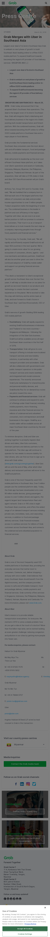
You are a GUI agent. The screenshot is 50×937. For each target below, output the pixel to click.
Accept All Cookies (25, 929)
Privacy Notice (30, 924)
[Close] (45, 907)
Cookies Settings (25, 934)
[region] (25, 921)
